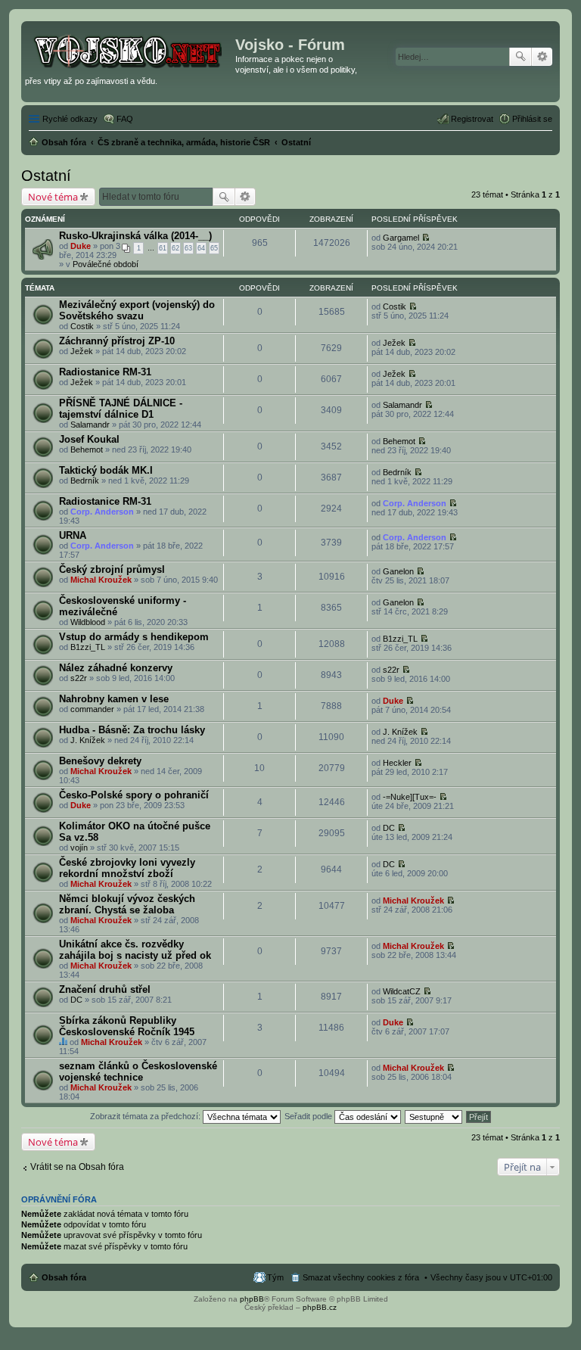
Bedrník (84, 480)
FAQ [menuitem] (125, 118)
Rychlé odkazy (70, 118)
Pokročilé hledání (542, 57)
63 (188, 248)
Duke (80, 245)
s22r (78, 678)
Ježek (81, 351)
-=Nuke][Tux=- (410, 796)
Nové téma (53, 197)
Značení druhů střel (105, 989)
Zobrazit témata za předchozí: (146, 1116)
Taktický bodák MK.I (106, 470)
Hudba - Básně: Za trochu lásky (132, 730)
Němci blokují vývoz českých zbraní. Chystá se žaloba (127, 904)
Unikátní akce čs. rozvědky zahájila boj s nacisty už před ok (135, 949)
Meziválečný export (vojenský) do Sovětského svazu (137, 310)
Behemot (86, 449)
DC (389, 827)
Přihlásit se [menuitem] (532, 118)
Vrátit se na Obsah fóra (77, 1167)
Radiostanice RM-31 (105, 372)
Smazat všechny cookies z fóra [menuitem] (361, 1277)
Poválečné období (105, 264)
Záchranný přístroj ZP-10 (117, 341)
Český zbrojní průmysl (112, 569)
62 (175, 248)
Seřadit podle (309, 1116)
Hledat (520, 57)
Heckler (397, 762)
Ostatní (46, 175)
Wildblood (87, 622)
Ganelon (398, 571)
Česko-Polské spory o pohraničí (134, 795)
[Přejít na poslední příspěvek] (425, 237)
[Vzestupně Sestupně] (434, 1116)
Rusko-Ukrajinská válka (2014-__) (135, 235)
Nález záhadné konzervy (115, 667)
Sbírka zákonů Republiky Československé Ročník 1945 (126, 1026)
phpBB (252, 1299)
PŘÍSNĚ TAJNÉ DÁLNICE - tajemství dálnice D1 (120, 408)
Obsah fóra (64, 1277)
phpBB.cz (320, 1307)
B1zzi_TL (87, 647)
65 (214, 248)
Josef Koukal (89, 439)
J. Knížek (87, 740)
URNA (72, 535)
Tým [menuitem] (275, 1277)
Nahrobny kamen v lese (114, 699)
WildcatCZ (402, 991)
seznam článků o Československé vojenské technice (138, 1071)
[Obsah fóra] (130, 49)
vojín (79, 847)
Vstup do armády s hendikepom (134, 636)
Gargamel (401, 237)
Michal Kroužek (101, 579)
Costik (82, 326)
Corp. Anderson (102, 511)
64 (201, 248)
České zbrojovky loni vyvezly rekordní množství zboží (127, 868)
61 (162, 248)
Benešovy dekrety (100, 761)
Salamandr (90, 424)
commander (92, 709)
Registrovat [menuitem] (472, 118)
